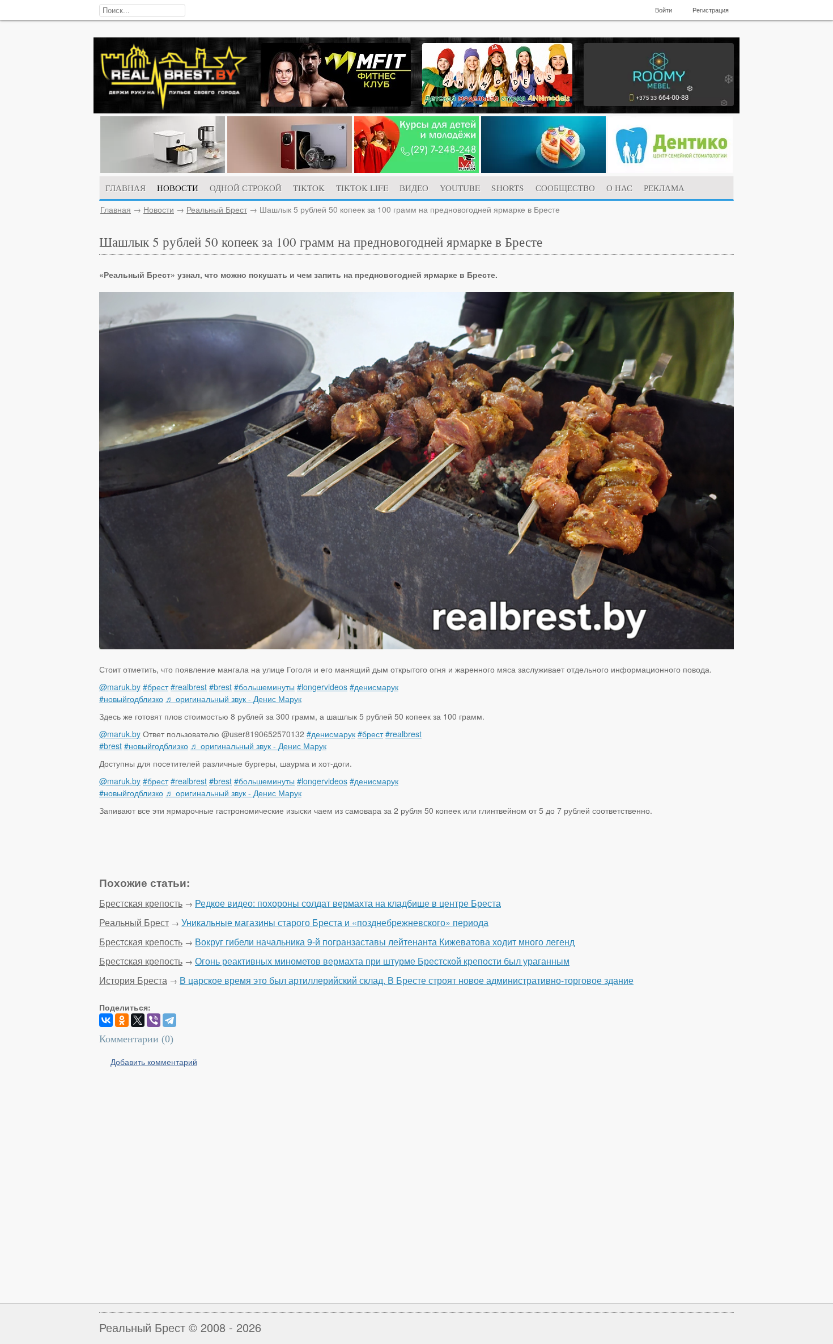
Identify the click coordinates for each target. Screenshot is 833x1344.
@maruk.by (120, 686)
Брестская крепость (140, 903)
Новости (158, 209)
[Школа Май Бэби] (416, 169)
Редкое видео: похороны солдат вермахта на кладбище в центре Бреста (348, 903)
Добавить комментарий (153, 1061)
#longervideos (322, 686)
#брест (155, 686)
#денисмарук (374, 686)
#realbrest (189, 686)
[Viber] (153, 1020)
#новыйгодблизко (131, 698)
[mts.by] (162, 169)
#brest (220, 686)
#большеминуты (264, 686)
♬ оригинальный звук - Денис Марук (233, 698)
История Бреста (133, 980)
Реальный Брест (216, 209)
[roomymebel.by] (659, 102)
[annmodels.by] (497, 103)
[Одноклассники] (122, 1020)
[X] (137, 1020)
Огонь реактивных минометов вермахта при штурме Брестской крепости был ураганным (382, 960)
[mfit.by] (336, 103)
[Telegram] (169, 1020)
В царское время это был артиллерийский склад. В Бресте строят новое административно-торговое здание (407, 980)
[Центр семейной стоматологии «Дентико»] (670, 169)
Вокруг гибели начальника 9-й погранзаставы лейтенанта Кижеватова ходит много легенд (385, 941)
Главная (115, 209)
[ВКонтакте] (106, 1020)
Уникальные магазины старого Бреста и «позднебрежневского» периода (334, 922)
